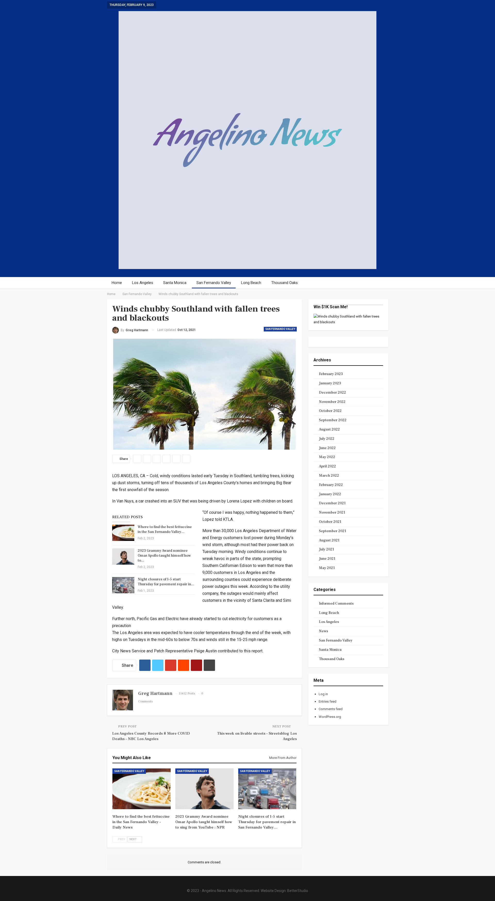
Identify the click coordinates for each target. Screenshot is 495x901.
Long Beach (251, 282)
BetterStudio (297, 891)
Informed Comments (336, 603)
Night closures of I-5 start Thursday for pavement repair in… (166, 582)
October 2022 (330, 411)
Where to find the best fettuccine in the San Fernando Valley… (165, 529)
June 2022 (327, 448)
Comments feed (331, 709)
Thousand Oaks (284, 282)
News (323, 631)
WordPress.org (330, 717)
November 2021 (332, 512)
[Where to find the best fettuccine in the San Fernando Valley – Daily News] (123, 533)
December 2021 (332, 503)
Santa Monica (174, 282)
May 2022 (327, 457)
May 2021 (327, 568)
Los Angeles (142, 282)
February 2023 (331, 374)
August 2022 (329, 429)
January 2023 (330, 383)
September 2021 (332, 531)
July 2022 (326, 438)
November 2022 (332, 402)
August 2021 (329, 540)
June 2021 (327, 558)
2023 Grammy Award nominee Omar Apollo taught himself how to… (164, 555)
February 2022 (331, 485)
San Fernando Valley (213, 282)
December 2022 (332, 392)
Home (117, 282)
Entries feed (327, 701)
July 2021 (326, 549)
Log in (323, 694)
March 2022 (329, 475)
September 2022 (332, 420)
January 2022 (330, 494)
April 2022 (327, 466)
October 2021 (330, 522)
